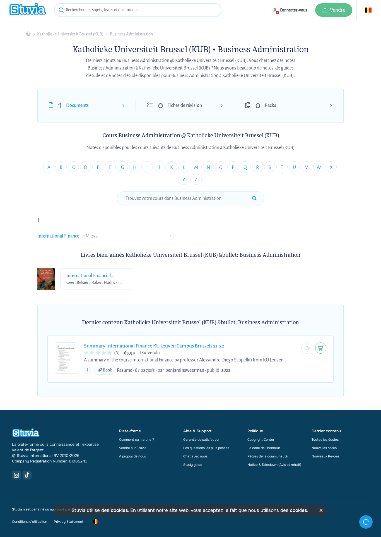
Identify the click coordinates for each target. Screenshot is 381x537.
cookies (119, 510)
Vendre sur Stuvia (132, 448)
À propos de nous (132, 456)
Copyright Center (260, 439)
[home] (27, 10)
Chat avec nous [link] (195, 456)
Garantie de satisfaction (201, 439)
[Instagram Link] (16, 475)
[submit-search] (254, 198)
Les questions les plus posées (206, 448)
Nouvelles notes (324, 448)
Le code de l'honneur (263, 448)
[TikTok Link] (27, 475)
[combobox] (138, 10)
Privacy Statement (68, 521)
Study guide (192, 464)
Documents (77, 105)
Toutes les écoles (325, 439)
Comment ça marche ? (136, 439)
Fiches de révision (184, 105)
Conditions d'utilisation (29, 521)
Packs (270, 105)
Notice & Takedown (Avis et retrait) (274, 464)
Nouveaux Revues (325, 456)
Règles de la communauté (267, 456)
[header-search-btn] (61, 11)
